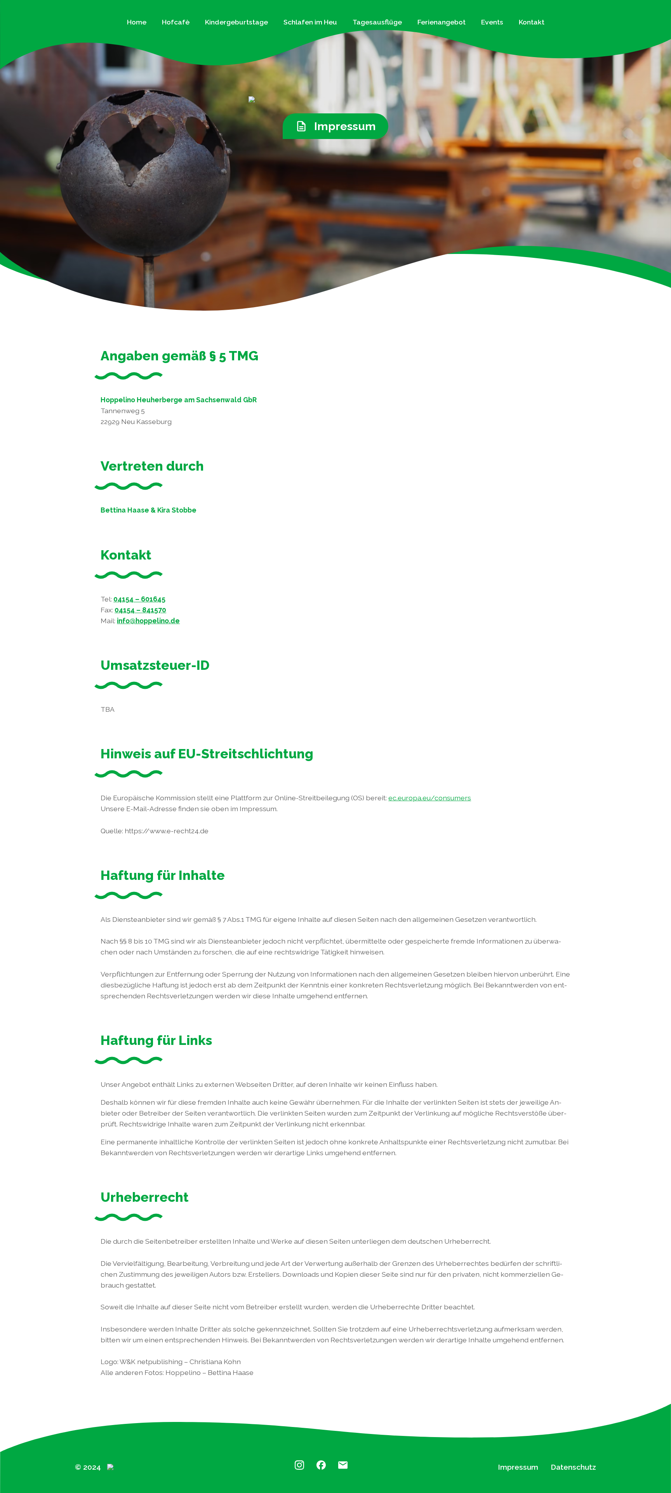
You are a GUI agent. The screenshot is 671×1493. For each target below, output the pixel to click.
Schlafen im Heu (310, 22)
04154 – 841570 (140, 610)
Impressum (518, 1467)
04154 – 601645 (139, 599)
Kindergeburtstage (236, 22)
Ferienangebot (441, 22)
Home (136, 22)
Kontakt (531, 22)
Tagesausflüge (377, 22)
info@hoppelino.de (148, 621)
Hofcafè (175, 22)
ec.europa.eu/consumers (429, 798)
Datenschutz (573, 1467)
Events (492, 22)
